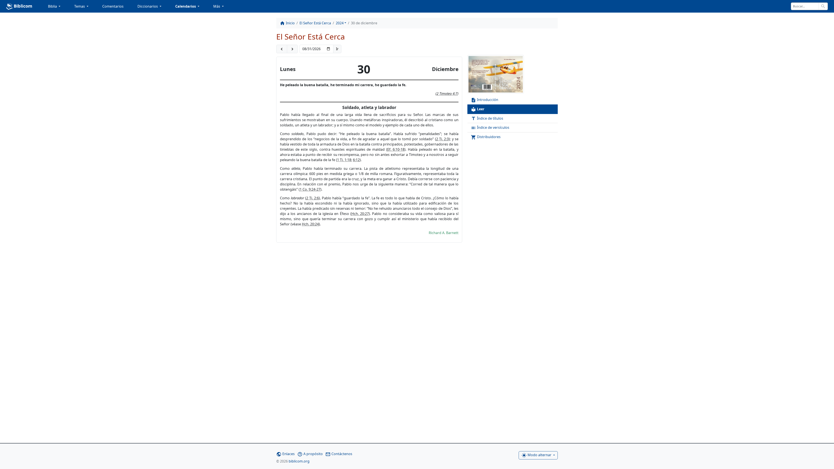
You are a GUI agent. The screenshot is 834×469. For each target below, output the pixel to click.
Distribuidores (486, 137)
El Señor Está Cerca (315, 23)
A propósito (310, 453)
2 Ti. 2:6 (312, 198)
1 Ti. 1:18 (344, 159)
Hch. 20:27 (360, 213)
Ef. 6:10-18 (396, 149)
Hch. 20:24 (310, 224)
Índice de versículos (490, 127)
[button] (281, 49)
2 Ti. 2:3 (442, 139)
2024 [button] (340, 23)
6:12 (356, 159)
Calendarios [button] (186, 6)
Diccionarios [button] (148, 6)
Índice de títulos (487, 118)
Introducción (484, 100)
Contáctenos (338, 453)
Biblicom (22, 6)
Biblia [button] (53, 6)
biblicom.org (292, 461)
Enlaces (285, 453)
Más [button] (217, 6)
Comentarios (113, 6)
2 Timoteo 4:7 (447, 93)
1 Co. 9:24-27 (310, 189)
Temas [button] (80, 6)
